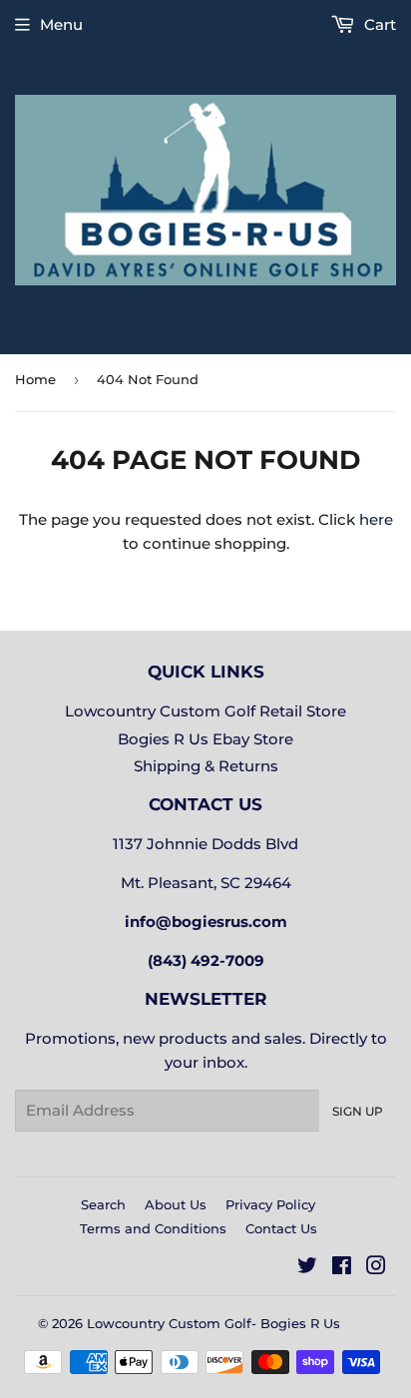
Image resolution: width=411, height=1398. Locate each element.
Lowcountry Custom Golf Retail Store (205, 710)
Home (35, 379)
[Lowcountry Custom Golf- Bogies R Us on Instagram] (376, 1267)
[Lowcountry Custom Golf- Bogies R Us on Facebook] (341, 1267)
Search (103, 1204)
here (376, 519)
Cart (378, 24)
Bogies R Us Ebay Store (205, 738)
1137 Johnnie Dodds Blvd (205, 843)
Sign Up (357, 1111)
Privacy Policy (270, 1204)
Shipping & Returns (206, 765)
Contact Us (281, 1228)
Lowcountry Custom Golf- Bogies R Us (213, 1323)
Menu (61, 24)
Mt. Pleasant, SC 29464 (206, 882)
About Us (175, 1204)
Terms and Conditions (153, 1228)
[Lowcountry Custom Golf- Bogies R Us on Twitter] (307, 1267)
